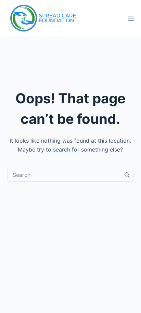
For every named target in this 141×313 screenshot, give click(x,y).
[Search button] (126, 175)
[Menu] (131, 18)
